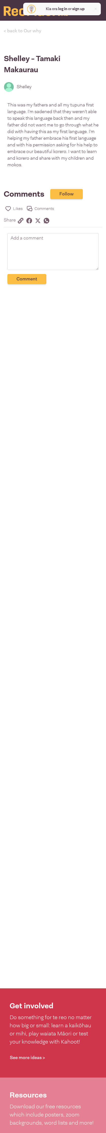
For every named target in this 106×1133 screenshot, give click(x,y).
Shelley (24, 87)
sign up (78, 8)
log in (62, 8)
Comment (27, 279)
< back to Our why (22, 31)
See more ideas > (27, 1058)
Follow (66, 194)
